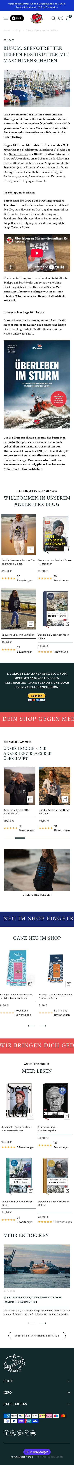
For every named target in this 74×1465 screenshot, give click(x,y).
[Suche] (53, 18)
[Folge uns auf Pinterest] (26, 1433)
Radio (19, 18)
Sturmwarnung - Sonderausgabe (47, 1129)
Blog (18, 30)
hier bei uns (53, 464)
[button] (31, 1026)
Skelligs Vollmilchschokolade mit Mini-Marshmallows (16, 996)
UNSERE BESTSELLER (37, 894)
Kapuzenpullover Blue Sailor (17, 634)
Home (7, 30)
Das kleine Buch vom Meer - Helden (54, 1203)
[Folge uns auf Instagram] (19, 1433)
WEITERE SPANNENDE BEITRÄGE (37, 1335)
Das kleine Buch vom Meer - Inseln (54, 636)
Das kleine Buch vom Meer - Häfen (17, 1203)
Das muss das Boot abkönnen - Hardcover (55, 562)
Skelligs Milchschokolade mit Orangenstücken (55, 996)
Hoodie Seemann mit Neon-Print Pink (54, 812)
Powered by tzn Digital (49, 1456)
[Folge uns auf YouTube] (33, 1433)
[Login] (60, 18)
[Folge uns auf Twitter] (13, 1433)
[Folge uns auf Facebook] (6, 1433)
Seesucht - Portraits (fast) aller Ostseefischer (16, 1129)
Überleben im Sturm (18, 446)
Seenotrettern (18, 154)
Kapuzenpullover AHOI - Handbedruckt (17, 812)
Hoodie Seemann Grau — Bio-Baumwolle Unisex (18, 562)
